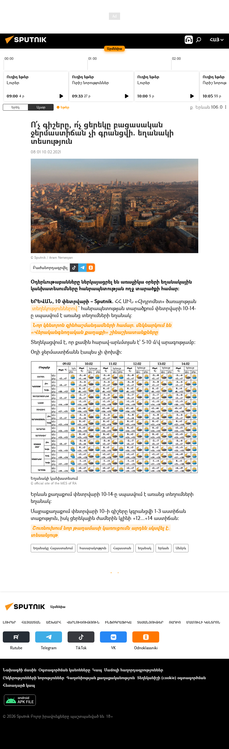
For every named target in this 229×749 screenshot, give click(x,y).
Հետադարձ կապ (19, 685)
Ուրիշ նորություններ (90, 82)
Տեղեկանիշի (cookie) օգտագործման (171, 677)
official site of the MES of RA (55, 483)
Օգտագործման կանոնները (64, 669)
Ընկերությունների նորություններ (33, 677)
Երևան (163, 548)
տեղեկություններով (54, 308)
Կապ (97, 669)
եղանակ (144, 548)
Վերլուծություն (83, 622)
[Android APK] (20, 701)
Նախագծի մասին (19, 669)
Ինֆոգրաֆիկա (118, 622)
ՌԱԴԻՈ (175, 622)
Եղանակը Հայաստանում (53, 548)
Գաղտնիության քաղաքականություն (100, 677)
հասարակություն (93, 548)
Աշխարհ (53, 622)
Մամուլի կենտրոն (203, 622)
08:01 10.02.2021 (46, 151)
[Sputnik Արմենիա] (27, 44)
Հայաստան (122, 548)
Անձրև (181, 548)
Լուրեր (13, 82)
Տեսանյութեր (150, 622)
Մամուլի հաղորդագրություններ (133, 669)
